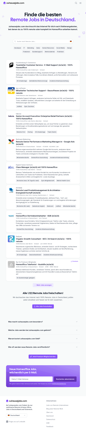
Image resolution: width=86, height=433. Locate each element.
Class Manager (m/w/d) (36, 167)
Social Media (61, 48)
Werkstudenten (50, 51)
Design (69, 48)
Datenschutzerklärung (59, 384)
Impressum (50, 416)
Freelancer (26, 51)
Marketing (30, 48)
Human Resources (48, 48)
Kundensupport (37, 51)
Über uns (49, 412)
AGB (47, 423)
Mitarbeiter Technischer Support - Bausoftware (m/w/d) (45, 91)
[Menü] (80, 3)
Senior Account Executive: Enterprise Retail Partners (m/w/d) (44, 117)
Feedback (49, 426)
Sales (38, 48)
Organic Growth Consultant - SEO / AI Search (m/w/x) (43, 240)
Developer (17, 48)
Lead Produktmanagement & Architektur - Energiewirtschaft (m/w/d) (38, 191)
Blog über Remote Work (54, 409)
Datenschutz (50, 419)
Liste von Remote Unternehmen (57, 405)
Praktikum (60, 51)
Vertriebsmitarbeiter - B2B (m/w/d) (37, 216)
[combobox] (17, 41)
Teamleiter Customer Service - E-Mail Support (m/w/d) (44, 66)
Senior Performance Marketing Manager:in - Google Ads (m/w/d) (45, 143)
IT (24, 48)
